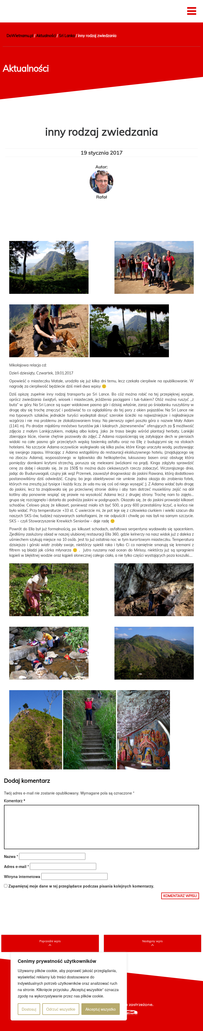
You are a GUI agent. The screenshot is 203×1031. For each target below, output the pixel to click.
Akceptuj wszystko (100, 1009)
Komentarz (14, 800)
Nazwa (11, 856)
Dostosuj (29, 1009)
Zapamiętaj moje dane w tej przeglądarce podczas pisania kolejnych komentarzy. (81, 886)
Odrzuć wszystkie (60, 1009)
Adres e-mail (16, 866)
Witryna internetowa (22, 876)
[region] (69, 986)
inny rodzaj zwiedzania (101, 131)
